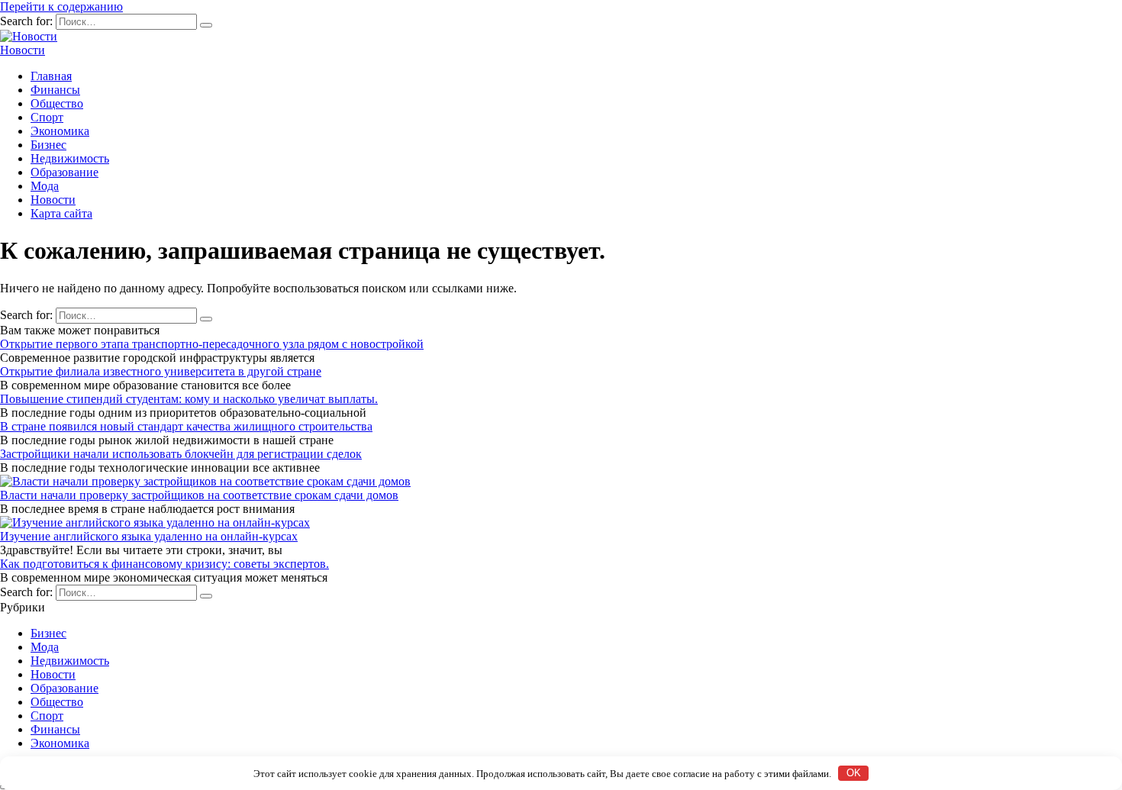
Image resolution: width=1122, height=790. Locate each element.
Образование (64, 172)
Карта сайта (61, 213)
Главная (51, 75)
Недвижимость (70, 158)
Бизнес (48, 144)
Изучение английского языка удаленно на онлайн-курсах (149, 536)
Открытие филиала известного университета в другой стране (160, 371)
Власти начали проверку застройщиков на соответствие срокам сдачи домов (199, 495)
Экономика (60, 130)
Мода (45, 185)
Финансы (55, 89)
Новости (22, 50)
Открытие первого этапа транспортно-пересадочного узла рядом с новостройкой (212, 343)
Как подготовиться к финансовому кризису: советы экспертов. (164, 563)
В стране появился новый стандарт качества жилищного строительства (186, 426)
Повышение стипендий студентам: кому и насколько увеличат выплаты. (189, 398)
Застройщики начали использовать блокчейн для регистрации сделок (181, 453)
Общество (57, 103)
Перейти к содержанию (61, 6)
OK (853, 773)
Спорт (47, 117)
